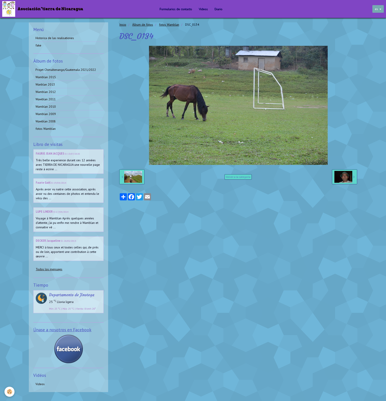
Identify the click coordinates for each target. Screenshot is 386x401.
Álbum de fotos (142, 25)
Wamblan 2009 (46, 114)
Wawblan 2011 (46, 99)
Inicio (122, 25)
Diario (218, 9)
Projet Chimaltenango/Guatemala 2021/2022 (66, 70)
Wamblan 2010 (46, 107)
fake (38, 45)
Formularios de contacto (175, 9)
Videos (203, 9)
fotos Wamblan (169, 25)
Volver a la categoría (238, 176)
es (376, 9)
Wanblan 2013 (45, 84)
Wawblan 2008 (46, 121)
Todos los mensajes (49, 269)
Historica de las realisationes (55, 38)
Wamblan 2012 (46, 92)
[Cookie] (9, 392)
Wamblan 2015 (46, 77)
